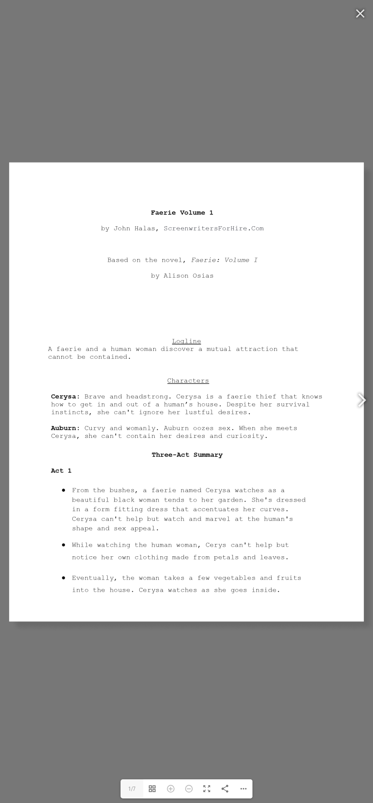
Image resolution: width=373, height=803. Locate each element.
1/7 (132, 789)
